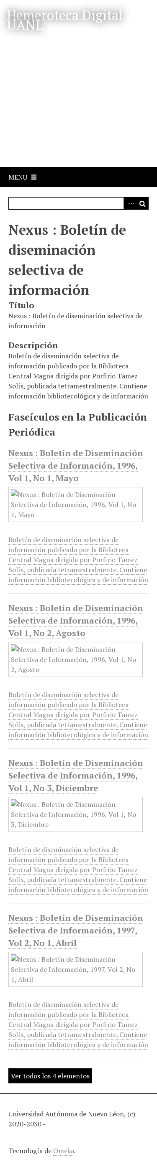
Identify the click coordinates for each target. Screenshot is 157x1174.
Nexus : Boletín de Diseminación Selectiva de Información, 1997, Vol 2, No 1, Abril (75, 930)
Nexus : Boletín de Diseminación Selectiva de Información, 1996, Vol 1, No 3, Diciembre (75, 775)
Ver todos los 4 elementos (50, 1075)
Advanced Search (130, 203)
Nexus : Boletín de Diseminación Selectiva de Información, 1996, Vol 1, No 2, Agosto (75, 620)
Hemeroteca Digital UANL (64, 20)
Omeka (63, 1150)
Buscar (142, 203)
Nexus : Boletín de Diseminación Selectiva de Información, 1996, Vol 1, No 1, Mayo (75, 465)
